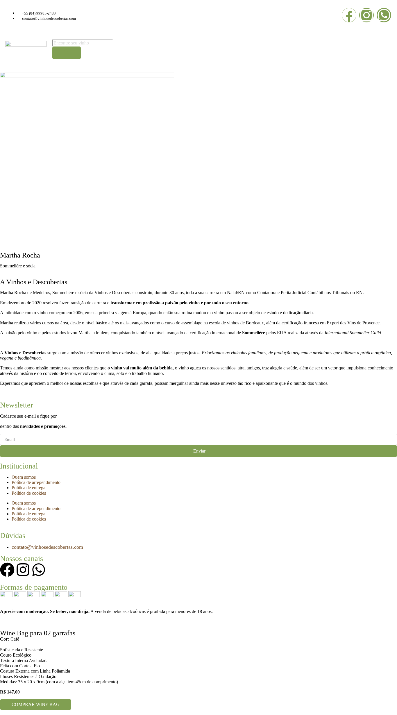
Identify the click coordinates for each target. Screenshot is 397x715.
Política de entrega (28, 487)
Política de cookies (29, 493)
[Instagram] (366, 15)
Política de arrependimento (36, 482)
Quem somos (24, 477)
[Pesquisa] (66, 53)
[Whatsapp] (384, 15)
